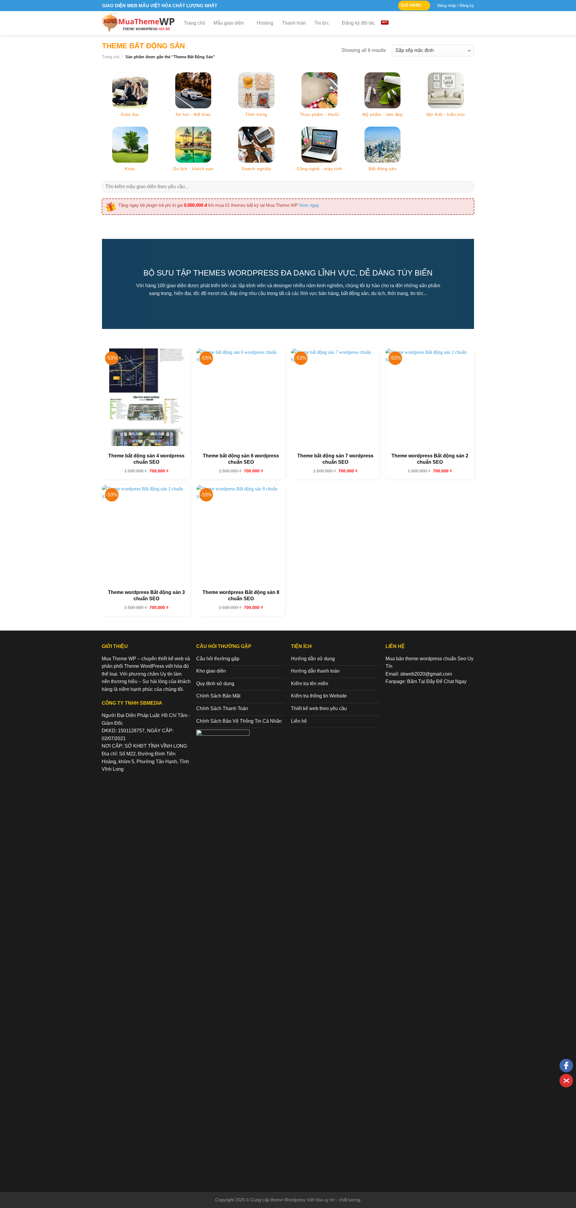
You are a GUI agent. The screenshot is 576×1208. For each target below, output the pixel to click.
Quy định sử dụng (215, 683)
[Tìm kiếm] (471, 23)
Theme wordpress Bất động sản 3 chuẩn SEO (146, 595)
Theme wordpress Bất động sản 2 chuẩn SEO (430, 459)
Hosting (265, 23)
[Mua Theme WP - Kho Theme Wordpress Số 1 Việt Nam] (138, 23)
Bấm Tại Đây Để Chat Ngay (436, 681)
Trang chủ (194, 23)
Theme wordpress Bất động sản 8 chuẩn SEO (240, 595)
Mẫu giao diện (229, 23)
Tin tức (321, 23)
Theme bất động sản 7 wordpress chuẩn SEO (335, 459)
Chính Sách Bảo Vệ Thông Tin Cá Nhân (239, 721)
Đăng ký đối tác (358, 23)
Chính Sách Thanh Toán (222, 708)
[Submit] (467, 186)
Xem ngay (309, 205)
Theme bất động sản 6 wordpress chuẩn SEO (241, 459)
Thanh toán (294, 23)
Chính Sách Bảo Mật (218, 695)
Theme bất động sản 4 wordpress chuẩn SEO (146, 459)
